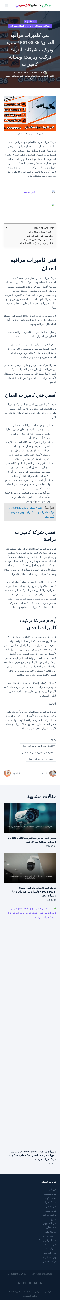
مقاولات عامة (49, 1248)
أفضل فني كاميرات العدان (37, 236)
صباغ (53, 1219)
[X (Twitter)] (35, 1283)
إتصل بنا (27, 1292)
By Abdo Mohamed (42, 1274)
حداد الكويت (50, 1198)
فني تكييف (50, 1210)
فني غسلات (50, 1244)
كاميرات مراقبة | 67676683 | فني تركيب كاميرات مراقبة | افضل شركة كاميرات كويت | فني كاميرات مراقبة (31, 1155)
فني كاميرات (30, 21)
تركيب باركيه (49, 1215)
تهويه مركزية (49, 1257)
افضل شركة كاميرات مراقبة (35, 239)
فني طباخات (49, 1236)
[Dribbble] (24, 1283)
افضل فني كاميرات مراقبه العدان (38, 746)
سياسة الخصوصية (30, 1296)
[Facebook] (41, 1283)
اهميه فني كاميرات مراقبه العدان (38, 752)
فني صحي (51, 1206)
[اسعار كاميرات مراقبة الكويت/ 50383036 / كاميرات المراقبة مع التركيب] (30, 818)
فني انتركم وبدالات (46, 1240)
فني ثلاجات (50, 1231)
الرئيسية (47, 1292)
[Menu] (6, 5)
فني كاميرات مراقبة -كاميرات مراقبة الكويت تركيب (30, 26)
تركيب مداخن (49, 1261)
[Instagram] (30, 1283)
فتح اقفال (51, 1227)
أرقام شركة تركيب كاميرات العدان (33, 243)
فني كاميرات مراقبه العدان (38, 232)
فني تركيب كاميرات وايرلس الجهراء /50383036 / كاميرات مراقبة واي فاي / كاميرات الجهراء (34, 891)
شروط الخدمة (14, 1292)
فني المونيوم (49, 1223)
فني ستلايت (50, 1193)
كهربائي (52, 1189)
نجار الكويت (50, 1253)
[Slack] (19, 1283)
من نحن (37, 1292)
